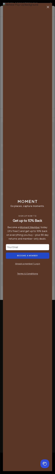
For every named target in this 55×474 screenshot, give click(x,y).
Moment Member (30, 227)
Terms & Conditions (27, 273)
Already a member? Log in (27, 263)
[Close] (48, 7)
